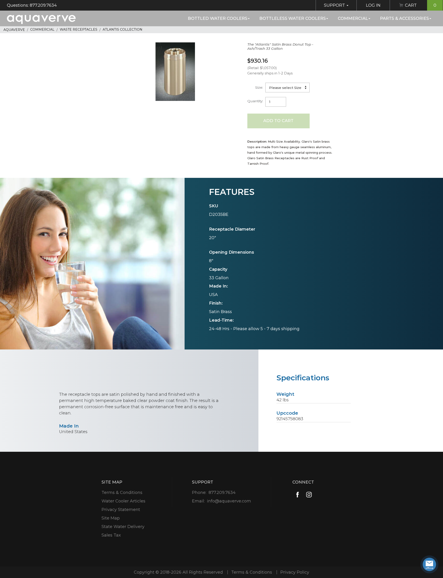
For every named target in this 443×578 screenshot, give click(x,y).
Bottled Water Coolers (217, 18)
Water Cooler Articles (123, 501)
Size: (259, 87)
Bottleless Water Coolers (292, 18)
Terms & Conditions (122, 492)
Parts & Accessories (404, 18)
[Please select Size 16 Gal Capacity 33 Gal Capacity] (287, 87)
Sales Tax (111, 535)
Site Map (111, 518)
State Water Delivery (123, 526)
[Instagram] (309, 495)
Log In (373, 5)
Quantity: (255, 101)
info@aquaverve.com (229, 501)
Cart (420, 5)
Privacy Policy (294, 572)
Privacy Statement (121, 509)
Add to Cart (278, 120)
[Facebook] (297, 495)
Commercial (353, 18)
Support (335, 5)
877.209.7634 (222, 492)
